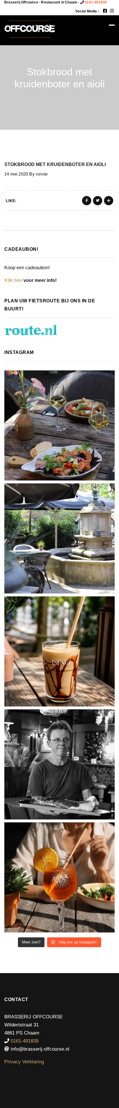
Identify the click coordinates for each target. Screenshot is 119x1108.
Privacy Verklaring (24, 1061)
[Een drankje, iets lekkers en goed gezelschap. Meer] (59, 538)
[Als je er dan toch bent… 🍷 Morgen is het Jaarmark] (59, 425)
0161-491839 (96, 2)
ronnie (42, 174)
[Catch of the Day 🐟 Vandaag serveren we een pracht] (59, 764)
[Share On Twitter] (97, 200)
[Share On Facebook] (86, 200)
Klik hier (13, 280)
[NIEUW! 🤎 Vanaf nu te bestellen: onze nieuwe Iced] (59, 651)
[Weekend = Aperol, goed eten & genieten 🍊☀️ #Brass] (59, 877)
